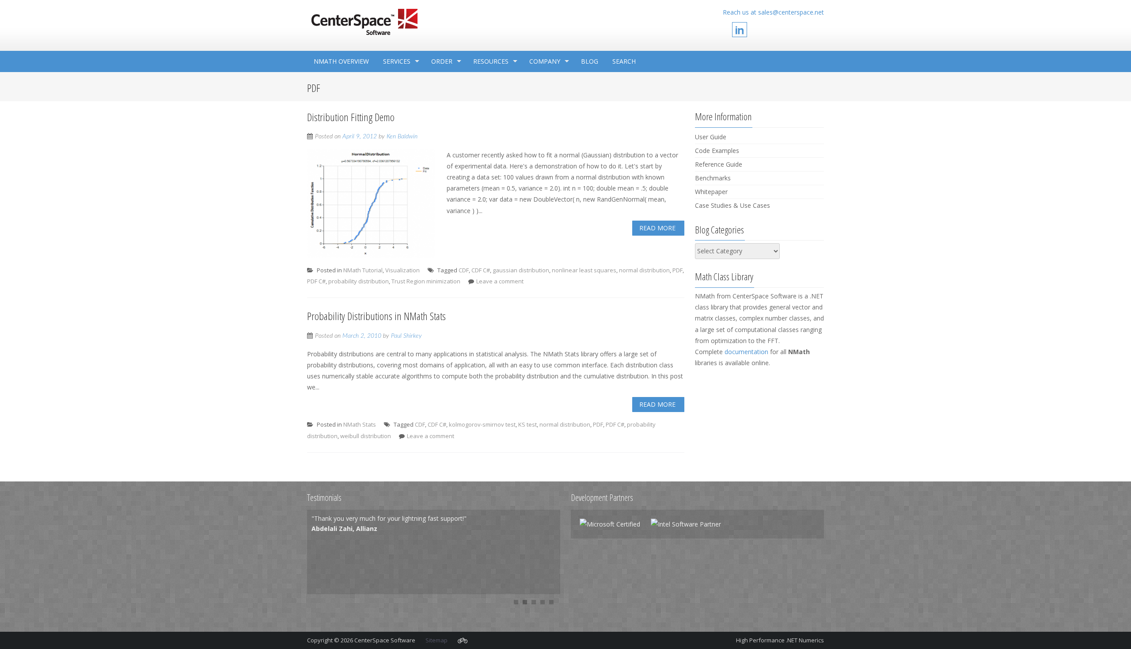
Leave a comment (500, 281)
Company (544, 61)
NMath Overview (341, 61)
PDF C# (316, 281)
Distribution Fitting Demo (351, 117)
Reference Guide (718, 164)
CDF (464, 270)
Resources (491, 61)
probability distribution (358, 281)
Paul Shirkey (406, 336)
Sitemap (436, 640)
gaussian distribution (521, 270)
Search (624, 61)
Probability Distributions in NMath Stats (376, 316)
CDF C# (480, 270)
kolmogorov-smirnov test (482, 424)
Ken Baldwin (402, 137)
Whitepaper (711, 191)
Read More (657, 228)
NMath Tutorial (363, 270)
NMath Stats (359, 424)
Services (396, 61)
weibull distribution (365, 436)
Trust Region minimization (425, 281)
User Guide (710, 137)
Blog (589, 61)
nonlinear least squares (584, 270)
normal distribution (644, 270)
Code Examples (717, 150)
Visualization (402, 270)
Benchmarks (713, 178)
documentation (746, 351)
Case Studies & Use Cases (732, 205)
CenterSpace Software (385, 640)
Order (441, 61)
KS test (527, 424)
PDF (677, 270)
